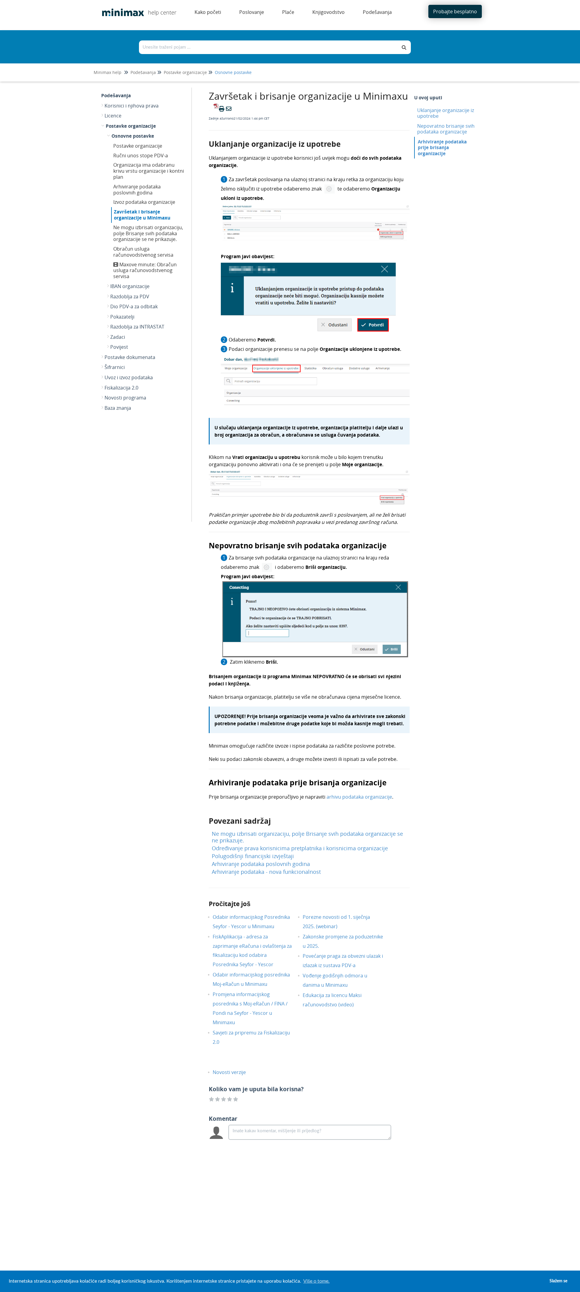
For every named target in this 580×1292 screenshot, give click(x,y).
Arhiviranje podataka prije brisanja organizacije (442, 147)
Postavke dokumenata (130, 357)
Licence (113, 115)
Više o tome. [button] (316, 1281)
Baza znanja (118, 408)
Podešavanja (143, 72)
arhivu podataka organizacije (359, 796)
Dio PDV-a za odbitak (134, 306)
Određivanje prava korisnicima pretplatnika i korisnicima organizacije (300, 848)
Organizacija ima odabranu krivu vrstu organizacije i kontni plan (148, 171)
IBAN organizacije (130, 286)
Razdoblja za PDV (129, 296)
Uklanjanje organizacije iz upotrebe (445, 113)
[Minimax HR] (121, 8)
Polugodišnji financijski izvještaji (253, 856)
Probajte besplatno (455, 11)
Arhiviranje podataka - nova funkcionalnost (266, 871)
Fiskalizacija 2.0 (121, 387)
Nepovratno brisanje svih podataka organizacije (446, 129)
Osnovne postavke (233, 72)
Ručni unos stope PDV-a (140, 155)
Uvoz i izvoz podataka (129, 377)
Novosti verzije (234, 1072)
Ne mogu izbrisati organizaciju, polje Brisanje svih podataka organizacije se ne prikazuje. (148, 233)
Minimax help (107, 72)
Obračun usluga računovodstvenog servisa (143, 251)
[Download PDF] (215, 108)
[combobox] (268, 47)
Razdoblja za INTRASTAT (137, 326)
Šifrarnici (115, 367)
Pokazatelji (122, 316)
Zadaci (117, 337)
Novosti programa (125, 397)
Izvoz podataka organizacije (144, 202)
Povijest (119, 347)
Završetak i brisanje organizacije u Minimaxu (142, 214)
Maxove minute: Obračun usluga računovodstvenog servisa (145, 270)
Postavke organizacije (185, 72)
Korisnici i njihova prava (132, 105)
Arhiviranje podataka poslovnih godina (137, 189)
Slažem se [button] (558, 1281)
